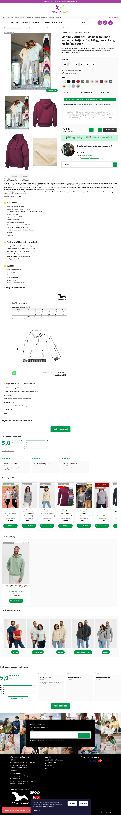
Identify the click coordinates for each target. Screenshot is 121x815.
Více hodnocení (60, 706)
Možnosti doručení (70, 73)
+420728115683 (51, 763)
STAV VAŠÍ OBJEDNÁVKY (17, 784)
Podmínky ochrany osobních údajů (19, 776)
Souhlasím (83, 803)
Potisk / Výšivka (19, 17)
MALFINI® (107, 92)
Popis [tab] (5, 176)
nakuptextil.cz (51, 768)
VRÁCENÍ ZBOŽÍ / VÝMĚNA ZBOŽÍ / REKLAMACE (23, 763)
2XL (94, 64)
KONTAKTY (13, 760)
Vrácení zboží (29, 17)
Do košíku (111, 130)
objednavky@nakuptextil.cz (90, 158)
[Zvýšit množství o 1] (100, 130)
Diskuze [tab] (25, 176)
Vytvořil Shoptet (107, 812)
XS (65, 64)
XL (87, 64)
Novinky (4, 17)
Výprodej (10, 17)
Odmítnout (72, 803)
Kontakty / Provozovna (55, 17)
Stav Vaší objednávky (41, 17)
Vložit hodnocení (60, 429)
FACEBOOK (50, 765)
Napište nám (13, 771)
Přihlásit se (84, 735)
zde (54, 806)
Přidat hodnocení (8, 450)
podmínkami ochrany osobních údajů (55, 740)
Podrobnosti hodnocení (82, 32)
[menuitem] (14, 22)
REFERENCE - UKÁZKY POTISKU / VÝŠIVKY (21, 781)
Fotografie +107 (51, 90)
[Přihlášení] (105, 22)
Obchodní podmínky (15, 773)
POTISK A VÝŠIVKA (15, 779)
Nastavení (37, 811)
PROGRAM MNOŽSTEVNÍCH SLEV (19, 765)
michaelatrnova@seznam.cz (55, 760)
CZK (93, 22)
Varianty (11, 526)
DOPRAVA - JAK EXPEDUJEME (18, 768)
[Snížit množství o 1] (91, 130)
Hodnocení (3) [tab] (15, 176)
